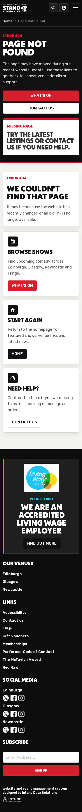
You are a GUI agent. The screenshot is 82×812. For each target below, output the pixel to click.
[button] (74, 7)
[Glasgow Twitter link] (6, 714)
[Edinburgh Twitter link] (6, 698)
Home (7, 21)
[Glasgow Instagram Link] (21, 714)
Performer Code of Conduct (28, 651)
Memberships (15, 644)
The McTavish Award (22, 659)
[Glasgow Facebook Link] (13, 714)
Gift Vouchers (16, 636)
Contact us (41, 108)
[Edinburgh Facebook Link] (13, 698)
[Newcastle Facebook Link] (13, 730)
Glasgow (10, 581)
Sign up (41, 770)
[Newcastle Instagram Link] (21, 730)
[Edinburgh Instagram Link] (21, 698)
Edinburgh (12, 574)
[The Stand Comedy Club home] (15, 8)
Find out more (42, 543)
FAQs (7, 628)
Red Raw (10, 667)
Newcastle (12, 589)
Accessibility (14, 612)
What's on (41, 95)
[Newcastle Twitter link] (6, 730)
